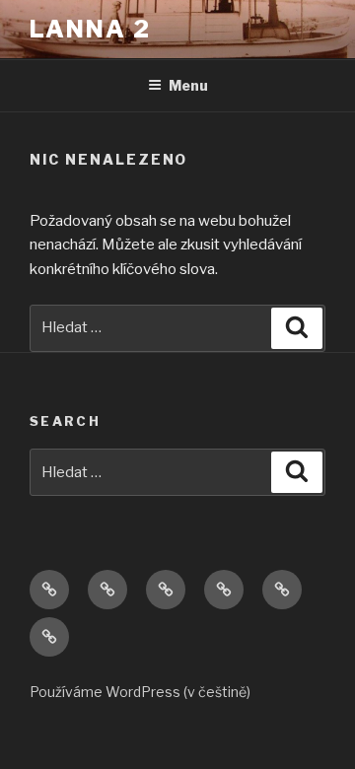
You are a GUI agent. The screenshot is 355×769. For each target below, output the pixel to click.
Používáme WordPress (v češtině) (140, 691)
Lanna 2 (90, 29)
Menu (188, 85)
